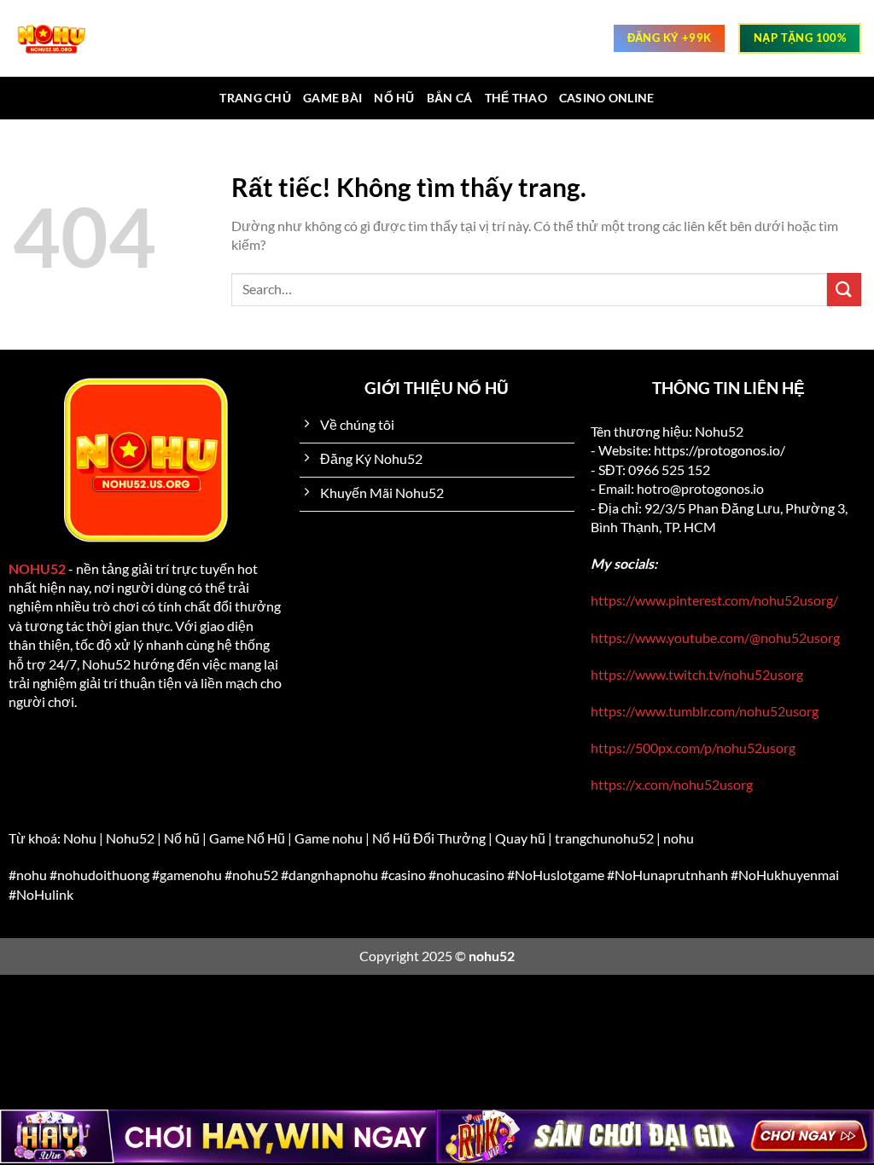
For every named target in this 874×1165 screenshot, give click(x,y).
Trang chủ (255, 97)
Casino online (607, 97)
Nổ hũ (394, 97)
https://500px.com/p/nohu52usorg (693, 747)
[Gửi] (844, 289)
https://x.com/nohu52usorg (672, 784)
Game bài (332, 97)
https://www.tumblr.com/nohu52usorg (705, 711)
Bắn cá (450, 97)
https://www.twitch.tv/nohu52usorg (697, 674)
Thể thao (516, 97)
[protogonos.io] (60, 38)
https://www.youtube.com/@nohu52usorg (715, 637)
